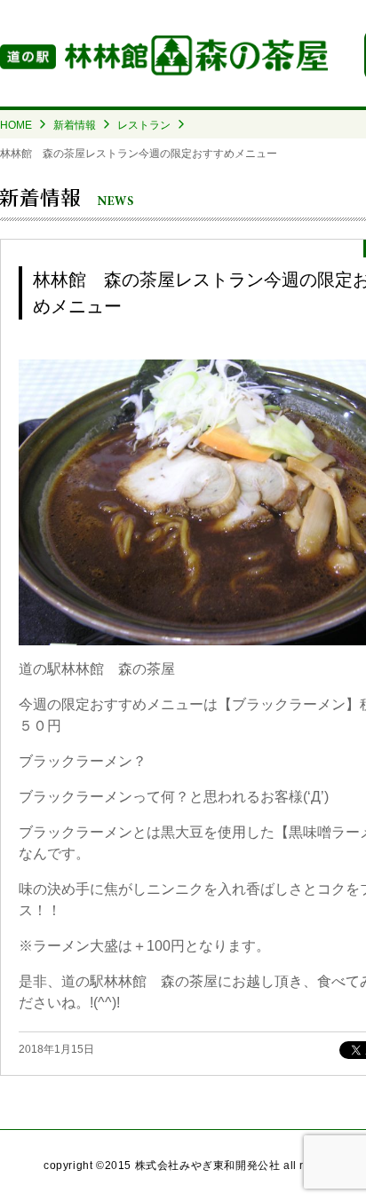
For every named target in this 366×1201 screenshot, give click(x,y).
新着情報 (74, 125)
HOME (16, 125)
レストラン (144, 125)
